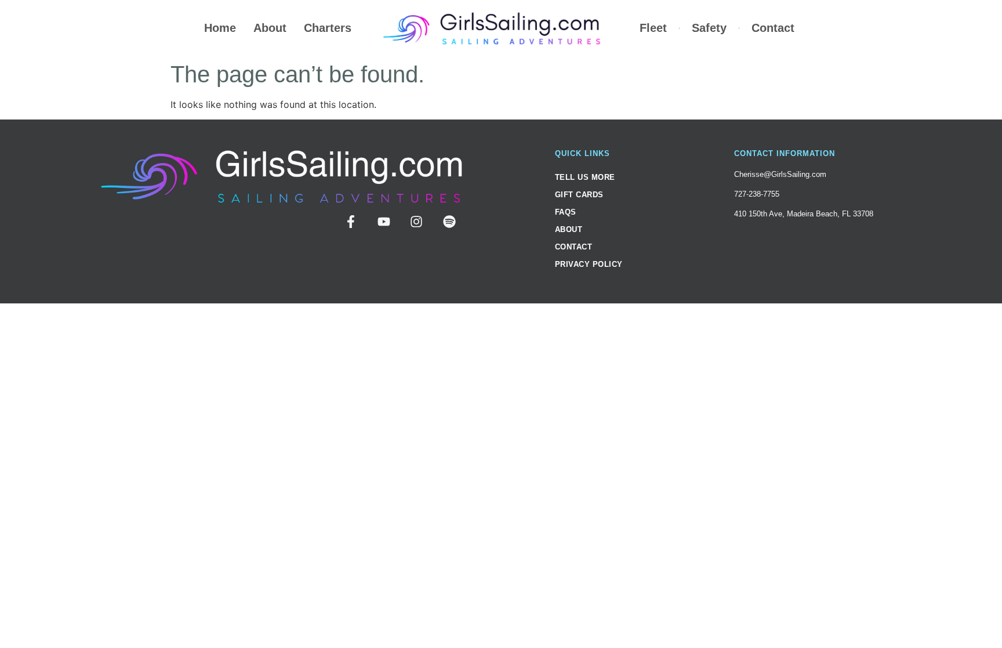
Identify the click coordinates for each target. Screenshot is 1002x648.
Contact (773, 27)
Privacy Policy (589, 264)
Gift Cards (579, 194)
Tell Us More (585, 177)
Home (220, 27)
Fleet (653, 27)
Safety (709, 27)
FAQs (565, 212)
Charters (327, 27)
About (269, 27)
